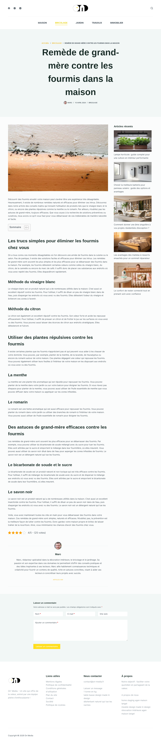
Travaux (97, 23)
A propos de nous (130, 695)
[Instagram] (15, 8)
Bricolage (61, 23)
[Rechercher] (152, 8)
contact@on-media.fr (94, 681)
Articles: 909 (58, 580)
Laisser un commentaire (47, 646)
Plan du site (51, 695)
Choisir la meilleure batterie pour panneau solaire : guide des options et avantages (132, 188)
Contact (50, 698)
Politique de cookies (55, 705)
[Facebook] (9, 8)
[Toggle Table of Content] (25, 227)
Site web (104, 614)
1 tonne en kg (90, 691)
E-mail (71, 614)
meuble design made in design (136, 707)
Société (49, 701)
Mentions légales (54, 681)
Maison (42, 23)
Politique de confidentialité (58, 685)
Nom (38, 614)
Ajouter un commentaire (46, 622)
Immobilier (116, 23)
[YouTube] (20, 8)
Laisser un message (93, 688)
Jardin (80, 23)
